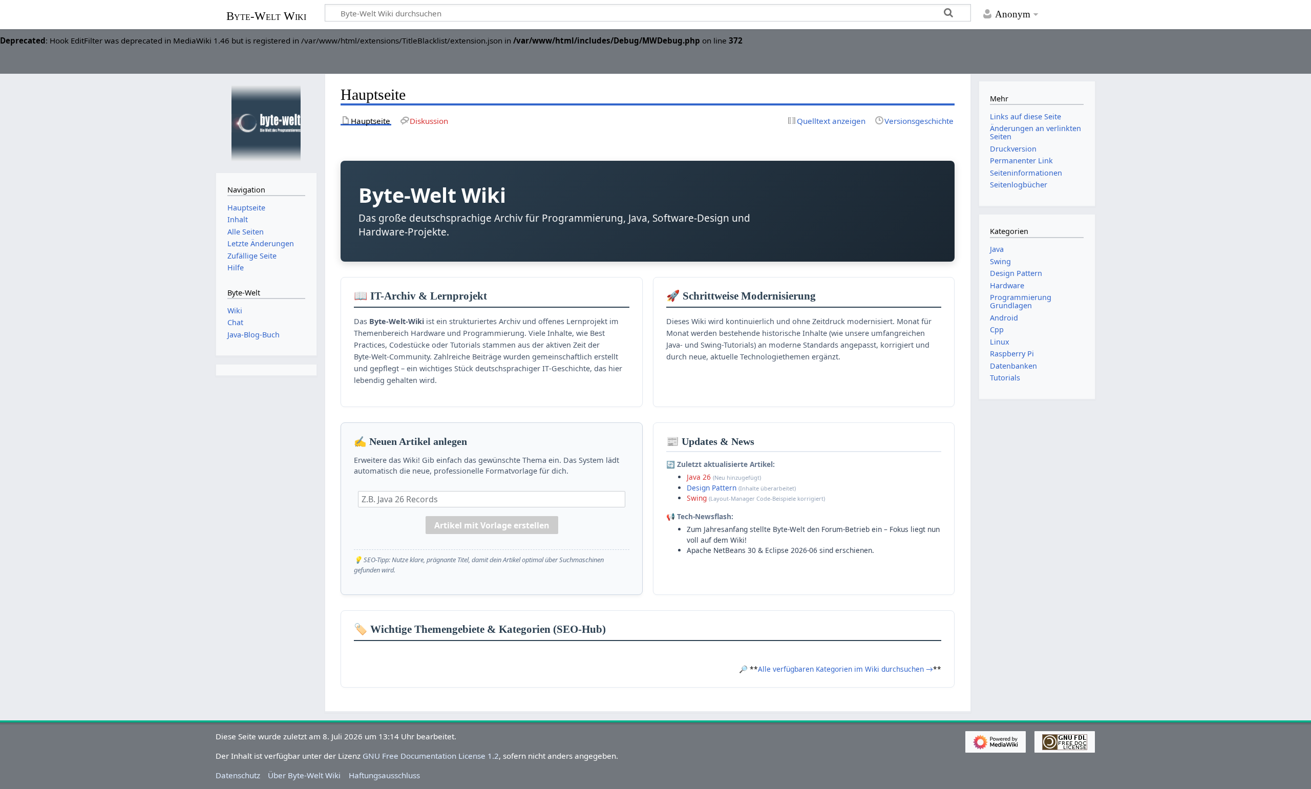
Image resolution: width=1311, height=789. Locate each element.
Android (1004, 318)
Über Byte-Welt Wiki (304, 775)
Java (997, 249)
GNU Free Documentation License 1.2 (431, 756)
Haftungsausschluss (384, 775)
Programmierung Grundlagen (1020, 301)
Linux (999, 342)
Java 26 (699, 477)
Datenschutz (238, 775)
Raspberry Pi (1012, 353)
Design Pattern (711, 488)
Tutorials (1005, 377)
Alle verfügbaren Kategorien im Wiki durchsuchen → (845, 669)
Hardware (1007, 285)
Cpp (997, 329)
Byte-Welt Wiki (266, 16)
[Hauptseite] (266, 122)
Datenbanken (1013, 366)
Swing (697, 498)
